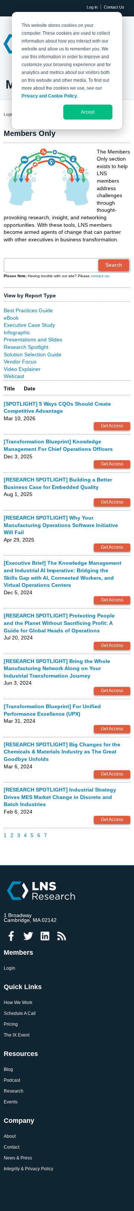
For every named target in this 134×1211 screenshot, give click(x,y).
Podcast (12, 1080)
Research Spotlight (26, 347)
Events (10, 1102)
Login (8, 114)
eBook (11, 318)
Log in (92, 7)
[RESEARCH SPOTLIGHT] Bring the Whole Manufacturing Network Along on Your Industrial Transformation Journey (57, 668)
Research (13, 1091)
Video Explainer (22, 369)
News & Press (18, 1158)
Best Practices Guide (28, 310)
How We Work (18, 1002)
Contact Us (114, 7)
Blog (8, 1069)
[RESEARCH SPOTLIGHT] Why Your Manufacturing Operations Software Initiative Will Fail (61, 525)
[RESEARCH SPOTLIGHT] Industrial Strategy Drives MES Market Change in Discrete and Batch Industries (60, 797)
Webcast (14, 376)
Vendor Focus (20, 362)
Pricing (11, 1024)
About (10, 1136)
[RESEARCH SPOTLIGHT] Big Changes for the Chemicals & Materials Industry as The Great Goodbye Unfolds (62, 751)
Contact (11, 1147)
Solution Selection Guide (32, 354)
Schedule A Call (20, 1013)
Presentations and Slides (33, 340)
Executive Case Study (29, 325)
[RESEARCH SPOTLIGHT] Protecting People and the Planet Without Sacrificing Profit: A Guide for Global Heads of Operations (59, 623)
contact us (100, 276)
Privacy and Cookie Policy (49, 96)
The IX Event (16, 1035)
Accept (88, 112)
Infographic (17, 332)
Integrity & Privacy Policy (28, 1169)
